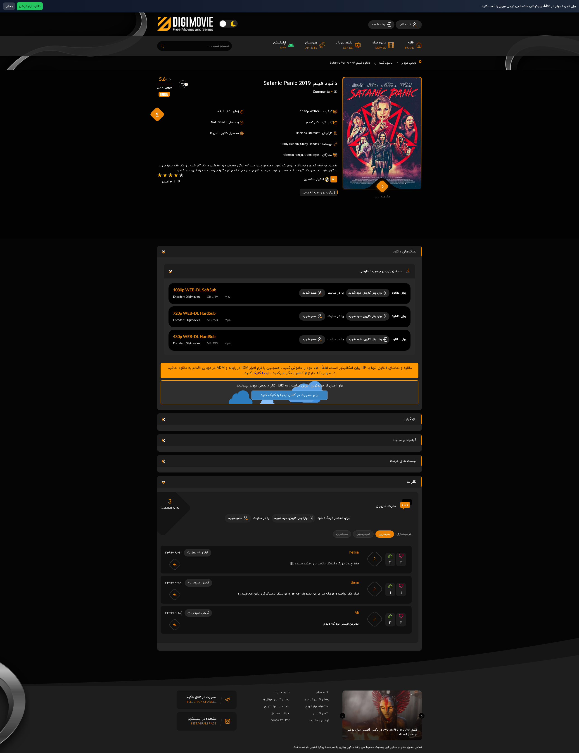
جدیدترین (385, 534)
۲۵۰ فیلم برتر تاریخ (317, 707)
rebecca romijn (293, 155)
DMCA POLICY (280, 721)
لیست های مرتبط (403, 460)
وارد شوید (379, 24)
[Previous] (342, 716)
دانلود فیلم (386, 63)
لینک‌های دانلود (404, 251)
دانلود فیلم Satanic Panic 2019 (350, 63)
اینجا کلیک (261, 373)
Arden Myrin (312, 155)
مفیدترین (342, 534)
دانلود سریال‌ (282, 693)
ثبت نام (406, 24)
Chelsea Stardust (308, 133)
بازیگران (410, 419)
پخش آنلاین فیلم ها (316, 700)
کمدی (309, 122)
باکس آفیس (321, 714)
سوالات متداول (280, 714)
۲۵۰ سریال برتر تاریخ (277, 707)
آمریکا (214, 133)
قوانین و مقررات (319, 721)
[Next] (422, 716)
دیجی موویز (408, 63)
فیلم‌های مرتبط (404, 440)
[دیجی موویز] (185, 34)
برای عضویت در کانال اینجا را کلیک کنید (289, 395)
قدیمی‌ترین (363, 534)
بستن (9, 6)
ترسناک (321, 122)
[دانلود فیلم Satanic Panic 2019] (382, 133)
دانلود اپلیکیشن (29, 6)
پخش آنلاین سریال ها (276, 700)
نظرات (411, 481)
